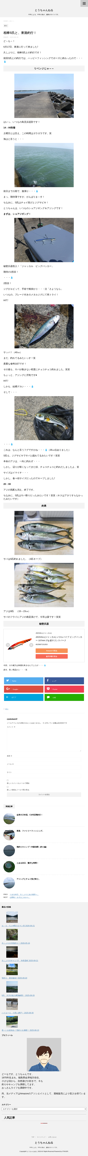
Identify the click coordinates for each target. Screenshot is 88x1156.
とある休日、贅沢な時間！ (28, 863)
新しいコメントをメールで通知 (18, 783)
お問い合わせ (52, 1137)
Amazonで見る (51, 651)
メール (10, 764)
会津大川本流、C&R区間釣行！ (30, 815)
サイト (9, 772)
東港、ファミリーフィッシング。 (30, 831)
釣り (7, 709)
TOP (33, 1137)
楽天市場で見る (51, 656)
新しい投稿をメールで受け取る (18, 790)
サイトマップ (41, 1137)
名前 (9, 756)
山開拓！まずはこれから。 (20, 897)
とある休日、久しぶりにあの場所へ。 (24, 894)
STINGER (65, 1151)
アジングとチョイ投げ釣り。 (28, 879)
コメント (11, 727)
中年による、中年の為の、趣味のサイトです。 (44, 1147)
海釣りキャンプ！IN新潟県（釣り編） (32, 847)
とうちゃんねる (44, 10)
